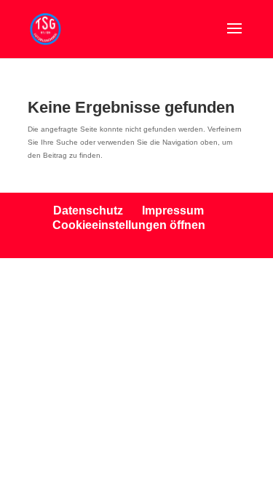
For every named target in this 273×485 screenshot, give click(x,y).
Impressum (173, 210)
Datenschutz (88, 210)
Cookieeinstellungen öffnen (128, 225)
